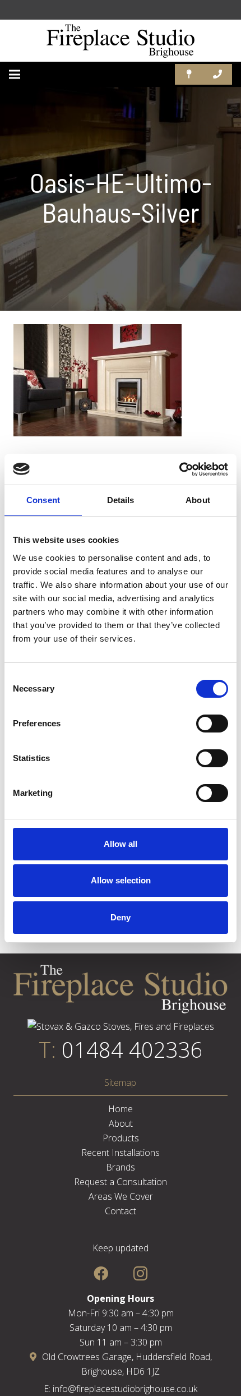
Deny (120, 917)
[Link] (120, 41)
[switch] (212, 723)
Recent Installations (120, 1152)
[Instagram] (140, 1273)
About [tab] (198, 500)
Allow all (120, 844)
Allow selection (121, 880)
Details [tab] (121, 500)
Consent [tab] (43, 500)
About (121, 1123)
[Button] (189, 74)
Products (121, 1138)
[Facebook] (100, 1273)
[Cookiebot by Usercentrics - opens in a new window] (179, 469)
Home (120, 1109)
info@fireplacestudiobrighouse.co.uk (125, 1389)
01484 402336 (132, 1049)
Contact (120, 1211)
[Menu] (14, 75)
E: (48, 1389)
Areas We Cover (121, 1196)
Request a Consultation (120, 1182)
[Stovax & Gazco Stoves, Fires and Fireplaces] (120, 1026)
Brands (120, 1167)
